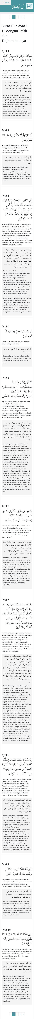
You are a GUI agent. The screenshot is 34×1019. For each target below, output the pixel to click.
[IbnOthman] (22, 6)
